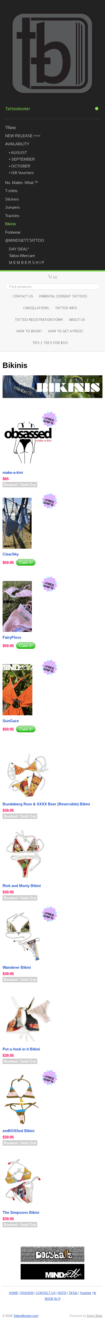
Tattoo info (66, 307)
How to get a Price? (65, 331)
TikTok (73, 1293)
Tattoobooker (17, 108)
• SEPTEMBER (22, 159)
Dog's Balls (94, 1316)
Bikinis (10, 224)
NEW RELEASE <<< (23, 136)
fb (95, 1293)
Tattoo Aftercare (22, 255)
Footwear (13, 232)
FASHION (27, 1293)
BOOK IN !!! (52, 1299)
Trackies (12, 215)
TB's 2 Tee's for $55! (50, 342)
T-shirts (11, 191)
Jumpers (12, 207)
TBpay (10, 127)
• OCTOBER (19, 166)
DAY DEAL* (19, 249)
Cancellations (36, 307)
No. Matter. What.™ (21, 182)
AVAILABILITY (17, 144)
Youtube (85, 1293)
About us (77, 319)
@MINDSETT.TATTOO (24, 240)
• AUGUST (18, 152)
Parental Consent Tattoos (63, 296)
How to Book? (29, 331)
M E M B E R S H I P (26, 262)
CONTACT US (46, 1293)
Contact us (23, 296)
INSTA (62, 1293)
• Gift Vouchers (21, 172)
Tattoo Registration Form (39, 319)
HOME (13, 1293)
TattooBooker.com (26, 1316)
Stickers (12, 199)
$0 (55, 277)
